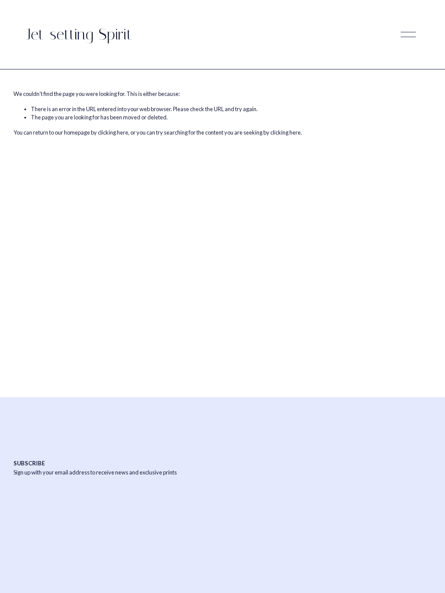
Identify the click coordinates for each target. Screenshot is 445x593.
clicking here (113, 132)
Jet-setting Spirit (79, 34)
